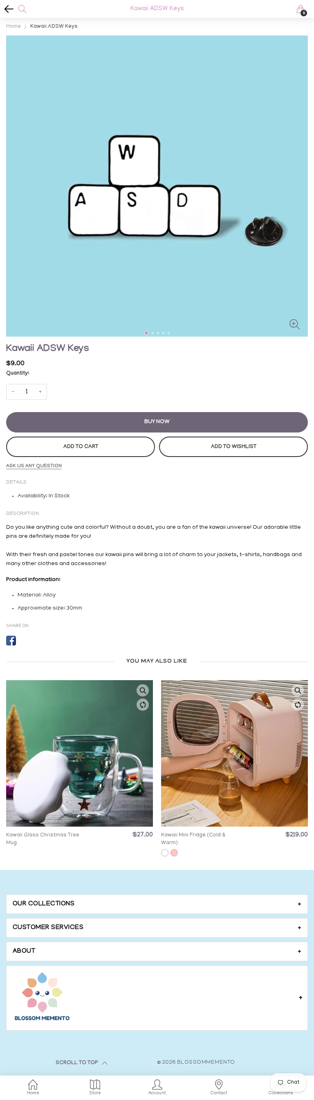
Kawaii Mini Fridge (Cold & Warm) (193, 839)
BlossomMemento (206, 1063)
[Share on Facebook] (11, 640)
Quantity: (17, 373)
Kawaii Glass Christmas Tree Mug (42, 839)
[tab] (157, 904)
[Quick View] (143, 690)
